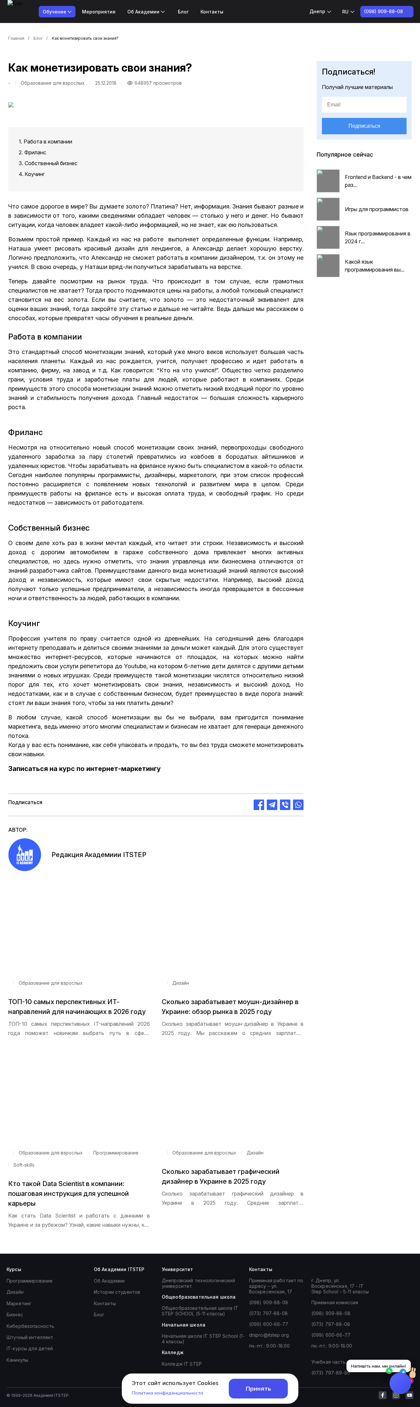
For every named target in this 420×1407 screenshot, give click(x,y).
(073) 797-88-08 (268, 1313)
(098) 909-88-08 (268, 1302)
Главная (16, 38)
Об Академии (109, 1281)
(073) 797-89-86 (330, 1372)
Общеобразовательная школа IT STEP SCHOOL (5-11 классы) (200, 1310)
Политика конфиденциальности (167, 1393)
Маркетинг (19, 1303)
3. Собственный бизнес (48, 163)
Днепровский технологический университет (198, 1283)
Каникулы (17, 1360)
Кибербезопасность (30, 1326)
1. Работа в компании (45, 141)
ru (345, 11)
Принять (258, 1388)
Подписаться (364, 126)
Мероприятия (99, 11)
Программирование (29, 1281)
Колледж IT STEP (182, 1364)
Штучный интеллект (30, 1337)
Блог (183, 11)
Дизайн (15, 1292)
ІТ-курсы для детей (30, 1348)
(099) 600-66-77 (268, 1324)
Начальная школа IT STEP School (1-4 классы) (203, 1338)
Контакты (211, 11)
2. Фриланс (32, 152)
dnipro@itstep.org (269, 1335)
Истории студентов (117, 1292)
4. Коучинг (32, 174)
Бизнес (15, 1314)
